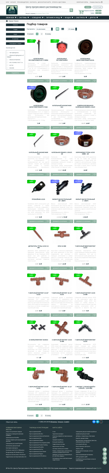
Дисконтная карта (44, 2)
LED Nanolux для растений (13, 445)
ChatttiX (66, 422)
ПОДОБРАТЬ (15, 73)
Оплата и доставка (59, 2)
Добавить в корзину (37, 81)
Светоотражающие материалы (84, 454)
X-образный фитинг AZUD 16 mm (62, 340)
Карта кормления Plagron (36, 453)
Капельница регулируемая (62, 59)
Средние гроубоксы (58, 440)
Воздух (68, 17)
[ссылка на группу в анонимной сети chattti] (101, 423)
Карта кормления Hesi (35, 438)
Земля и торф (79, 448)
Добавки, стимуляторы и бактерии (85, 436)
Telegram (60, 422)
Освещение (36, 17)
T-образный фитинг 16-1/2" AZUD (62, 293)
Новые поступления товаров (14, 431)
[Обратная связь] (105, 458)
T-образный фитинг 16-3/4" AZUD (38, 293)
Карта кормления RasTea (36, 449)
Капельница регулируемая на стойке (38, 59)
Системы (23, 17)
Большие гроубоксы (58, 442)
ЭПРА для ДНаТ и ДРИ (81, 457)
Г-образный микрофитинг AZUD (85, 340)
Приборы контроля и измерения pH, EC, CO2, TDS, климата (62, 455)
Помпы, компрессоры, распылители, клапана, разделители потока (62, 451)
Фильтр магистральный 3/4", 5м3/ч (61, 200)
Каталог (13, 2)
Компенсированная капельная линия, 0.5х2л (85, 106)
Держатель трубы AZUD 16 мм (38, 246)
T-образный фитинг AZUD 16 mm (85, 293)
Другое (93, 17)
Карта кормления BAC (35, 431)
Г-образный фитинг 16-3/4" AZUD (38, 387)
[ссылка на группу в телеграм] (97, 423)
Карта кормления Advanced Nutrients (39, 436)
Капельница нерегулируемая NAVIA (85, 59)
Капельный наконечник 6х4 (62, 106)
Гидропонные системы (59, 444)
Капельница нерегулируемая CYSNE (38, 106)
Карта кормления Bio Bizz (36, 434)
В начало (30, 34)
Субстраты (80, 17)
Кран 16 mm (62, 246)
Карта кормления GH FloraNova (37, 456)
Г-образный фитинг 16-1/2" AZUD (62, 387)
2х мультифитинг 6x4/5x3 (38, 340)
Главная (11, 21)
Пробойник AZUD (38, 199)
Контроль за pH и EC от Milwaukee (15, 450)
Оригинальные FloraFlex (12, 437)
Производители (23, 2)
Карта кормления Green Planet (37, 451)
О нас (54, 431)
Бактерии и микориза (12, 448)
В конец (48, 34)
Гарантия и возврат (58, 434)
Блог (7, 2)
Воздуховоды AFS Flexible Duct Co (15, 452)
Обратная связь (82, 2)
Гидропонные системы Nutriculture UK (16, 457)
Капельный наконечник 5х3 (38, 153)
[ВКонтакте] (94, 423)
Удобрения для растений (82, 434)
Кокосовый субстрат (81, 444)
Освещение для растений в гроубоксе (86, 431)
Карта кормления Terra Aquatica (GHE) (39, 442)
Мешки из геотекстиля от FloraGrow (15, 454)
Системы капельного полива (60, 448)
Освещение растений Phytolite (14, 443)
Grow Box (10, 17)
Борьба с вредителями (82, 438)
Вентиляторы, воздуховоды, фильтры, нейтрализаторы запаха (86, 441)
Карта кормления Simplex (36, 440)
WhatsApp (54, 422)
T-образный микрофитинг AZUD (85, 246)
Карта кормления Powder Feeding (38, 445)
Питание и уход (53, 17)
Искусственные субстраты (83, 446)
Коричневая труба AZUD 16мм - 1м (85, 153)
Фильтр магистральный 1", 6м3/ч (85, 200)
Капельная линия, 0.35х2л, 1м (62, 153)
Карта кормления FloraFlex (36, 447)
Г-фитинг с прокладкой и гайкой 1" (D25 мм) (85, 387)
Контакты (33, 2)
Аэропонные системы (58, 446)
